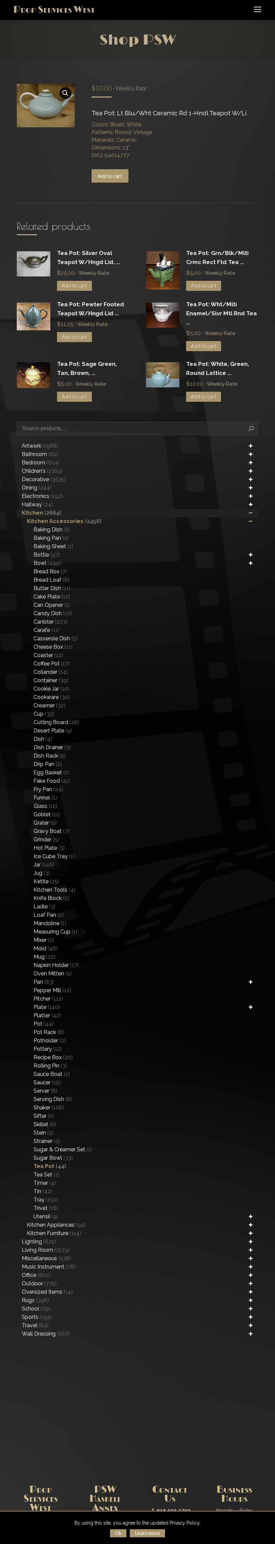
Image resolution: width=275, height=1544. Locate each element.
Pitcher (48, 998)
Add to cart (110, 176)
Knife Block (51, 898)
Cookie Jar (51, 689)
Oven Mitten (53, 973)
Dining (37, 488)
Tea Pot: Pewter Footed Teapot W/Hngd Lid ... (90, 309)
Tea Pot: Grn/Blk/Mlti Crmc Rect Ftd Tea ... (217, 257)
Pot (44, 1024)
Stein (44, 1133)
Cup (44, 714)
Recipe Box (53, 1057)
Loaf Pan (49, 915)
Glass (45, 806)
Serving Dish (53, 1099)
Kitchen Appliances (56, 1225)
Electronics (42, 496)
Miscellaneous (46, 1258)
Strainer (47, 1141)
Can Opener (52, 605)
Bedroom (41, 462)
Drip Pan (48, 764)
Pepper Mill (52, 990)
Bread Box (50, 571)
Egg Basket (51, 772)
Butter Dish (52, 588)
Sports (37, 1317)
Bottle (47, 555)
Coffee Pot (52, 663)
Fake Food (52, 781)
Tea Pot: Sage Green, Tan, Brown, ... (87, 368)
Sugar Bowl (53, 1158)
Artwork (40, 446)
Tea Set (46, 1174)
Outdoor (39, 1283)
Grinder (46, 839)
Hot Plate (49, 848)
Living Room (46, 1250)
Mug (44, 957)
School (36, 1308)
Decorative (44, 479)
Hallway (37, 504)
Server (45, 1091)
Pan (44, 982)
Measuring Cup (55, 931)
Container (51, 680)
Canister (50, 622)
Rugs (35, 1300)
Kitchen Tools (54, 890)
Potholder (50, 1040)
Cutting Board (56, 722)
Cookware (52, 697)
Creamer (49, 705)
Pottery (48, 1049)
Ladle (44, 906)
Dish (43, 739)
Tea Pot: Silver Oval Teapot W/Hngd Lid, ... (88, 257)
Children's (42, 471)
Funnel (45, 797)
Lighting (39, 1241)
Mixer (44, 940)
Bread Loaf (51, 580)
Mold (46, 948)
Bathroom (40, 454)
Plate (47, 1007)
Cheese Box (53, 647)
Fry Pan (48, 789)
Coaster (48, 655)
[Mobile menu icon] (258, 9)
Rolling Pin (50, 1066)
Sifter (44, 1116)
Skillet (45, 1124)
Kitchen (41, 513)
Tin (43, 1191)
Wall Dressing (46, 1334)
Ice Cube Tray (54, 856)
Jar (44, 864)
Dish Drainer (52, 747)
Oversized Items (47, 1292)
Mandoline (50, 923)
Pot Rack (49, 1032)
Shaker (49, 1107)
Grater (45, 823)
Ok (118, 1533)
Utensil (46, 1216)
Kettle (46, 881)
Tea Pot (50, 1166)
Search (251, 428)
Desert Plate (53, 730)
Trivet (46, 1208)
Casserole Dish (56, 638)
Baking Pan (51, 538)
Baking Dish (52, 529)
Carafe (46, 630)
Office (36, 1275)
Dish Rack (50, 756)
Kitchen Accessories (64, 521)
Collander (51, 672)
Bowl (47, 563)
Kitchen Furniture (54, 1233)
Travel (35, 1325)
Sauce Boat (52, 1074)
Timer (45, 1183)
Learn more (147, 1533)
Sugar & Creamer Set (63, 1149)
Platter (47, 1015)
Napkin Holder (56, 965)
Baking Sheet (53, 546)
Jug (42, 873)
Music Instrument (48, 1267)
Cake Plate (52, 596)
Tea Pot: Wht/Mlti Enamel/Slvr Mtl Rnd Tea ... (221, 313)
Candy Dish (53, 613)
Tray (46, 1200)
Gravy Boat (51, 831)
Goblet (47, 814)
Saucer (47, 1082)
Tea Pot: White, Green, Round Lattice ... (217, 368)
